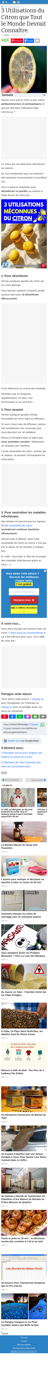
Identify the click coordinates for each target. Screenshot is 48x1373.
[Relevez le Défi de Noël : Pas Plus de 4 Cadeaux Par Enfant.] (24, 1054)
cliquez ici (6, 707)
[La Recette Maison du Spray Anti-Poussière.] (24, 831)
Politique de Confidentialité (24, 1348)
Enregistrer (18, 41)
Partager (30, 41)
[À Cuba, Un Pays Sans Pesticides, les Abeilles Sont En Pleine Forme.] (24, 1015)
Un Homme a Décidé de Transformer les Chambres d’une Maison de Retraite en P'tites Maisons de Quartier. (23, 1199)
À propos (24, 1337)
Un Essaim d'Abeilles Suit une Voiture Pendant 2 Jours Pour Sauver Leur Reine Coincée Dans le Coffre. (23, 1157)
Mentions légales (24, 1344)
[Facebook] (12, 717)
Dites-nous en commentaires (26, 632)
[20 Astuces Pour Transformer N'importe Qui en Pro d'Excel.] (24, 1267)
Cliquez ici (38, 699)
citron (4, 773)
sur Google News (23, 740)
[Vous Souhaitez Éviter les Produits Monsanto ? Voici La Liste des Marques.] (24, 937)
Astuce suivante (37, 780)
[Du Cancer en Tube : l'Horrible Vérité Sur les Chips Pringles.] (24, 976)
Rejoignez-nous (22, 600)
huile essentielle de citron (17, 525)
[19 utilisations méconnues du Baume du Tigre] (24, 1099)
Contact (24, 1341)
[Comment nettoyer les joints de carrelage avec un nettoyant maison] (24, 900)
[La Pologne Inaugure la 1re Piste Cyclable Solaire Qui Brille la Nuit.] (24, 1306)
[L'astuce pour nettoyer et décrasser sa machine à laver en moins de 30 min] (24, 865)
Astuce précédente (12, 780)
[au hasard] (18, 2)
